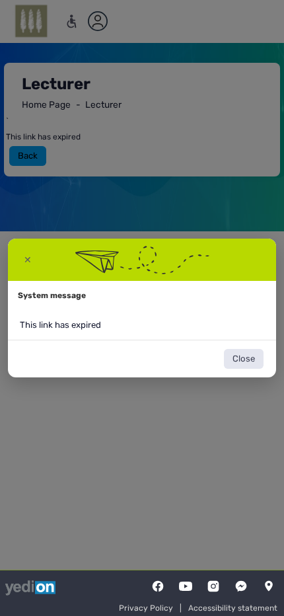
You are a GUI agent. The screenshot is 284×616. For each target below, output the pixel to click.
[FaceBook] (157, 586)
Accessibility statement (232, 608)
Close (243, 359)
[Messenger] (241, 586)
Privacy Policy (146, 608)
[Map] (268, 586)
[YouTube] (185, 586)
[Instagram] (213, 586)
